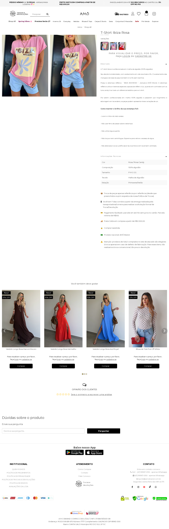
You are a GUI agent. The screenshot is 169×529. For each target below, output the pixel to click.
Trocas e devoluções (88, 483)
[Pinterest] (144, 487)
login (16, 359)
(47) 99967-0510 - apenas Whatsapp (149, 475)
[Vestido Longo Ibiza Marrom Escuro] (21, 318)
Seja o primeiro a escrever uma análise (91, 394)
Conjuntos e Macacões (123, 21)
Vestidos (76, 21)
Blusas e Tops (87, 21)
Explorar (155, 21)
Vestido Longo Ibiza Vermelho (63, 349)
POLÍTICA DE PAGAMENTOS (18, 473)
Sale (137, 21)
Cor (134, 39)
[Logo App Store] (94, 454)
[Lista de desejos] (140, 13)
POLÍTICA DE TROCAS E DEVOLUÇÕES (18, 479)
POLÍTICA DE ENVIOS (19, 483)
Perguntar (103, 431)
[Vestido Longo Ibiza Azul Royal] (105, 318)
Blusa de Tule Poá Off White (148, 349)
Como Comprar (84, 469)
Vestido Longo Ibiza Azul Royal (106, 349)
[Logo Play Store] (74, 454)
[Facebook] (132, 487)
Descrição (134, 64)
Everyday (67, 21)
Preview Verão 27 (42, 21)
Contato (84, 473)
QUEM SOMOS (18, 469)
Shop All (12, 21)
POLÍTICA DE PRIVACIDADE (18, 476)
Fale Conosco (84, 476)
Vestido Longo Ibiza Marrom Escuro (21, 349)
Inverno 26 (57, 21)
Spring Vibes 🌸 (25, 21)
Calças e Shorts (100, 21)
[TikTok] (150, 487)
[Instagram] (138, 487)
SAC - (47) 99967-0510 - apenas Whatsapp (149, 472)
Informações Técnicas (134, 156)
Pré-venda (145, 21)
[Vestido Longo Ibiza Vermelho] (63, 318)
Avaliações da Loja (18, 486)
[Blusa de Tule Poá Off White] (148, 318)
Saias (111, 21)
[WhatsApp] (156, 487)
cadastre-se (27, 359)
